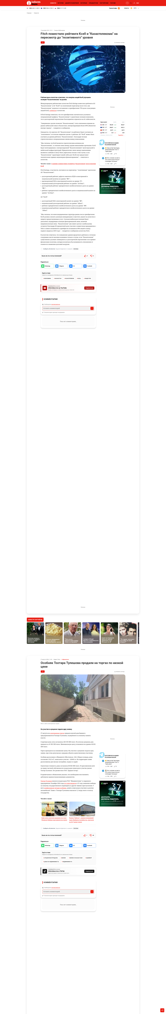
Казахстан (58, 278)
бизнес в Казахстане (76, 858)
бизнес (64, 858)
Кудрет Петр (57, 659)
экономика (47, 278)
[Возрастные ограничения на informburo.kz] (127, 3)
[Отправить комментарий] (92, 308)
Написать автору (120, 42)
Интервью (83, 3)
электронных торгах (57, 733)
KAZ (138, 3)
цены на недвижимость (51, 861)
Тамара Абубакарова (59, 30)
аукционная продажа (51, 858)
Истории (61, 3)
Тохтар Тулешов (46, 781)
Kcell (79, 278)
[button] (131, 8)
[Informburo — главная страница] (34, 3)
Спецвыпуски (93, 3)
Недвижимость (67, 861)
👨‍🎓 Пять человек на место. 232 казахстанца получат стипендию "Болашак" (112, 159)
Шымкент (89, 858)
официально (66, 659)
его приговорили (70, 783)
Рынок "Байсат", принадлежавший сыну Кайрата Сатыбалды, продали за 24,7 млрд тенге (81, 820)
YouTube (113, 3)
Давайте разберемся (72, 3)
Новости (53, 3)
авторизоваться (55, 304)
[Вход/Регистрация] (134, 3)
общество (88, 278)
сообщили (52, 110)
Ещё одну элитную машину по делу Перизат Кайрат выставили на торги (54, 819)
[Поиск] (130, 3)
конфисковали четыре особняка (55, 788)
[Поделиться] (162, 1010)
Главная (29, 13)
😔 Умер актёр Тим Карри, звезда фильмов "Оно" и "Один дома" (112, 149)
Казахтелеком (69, 278)
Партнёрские (104, 3)
